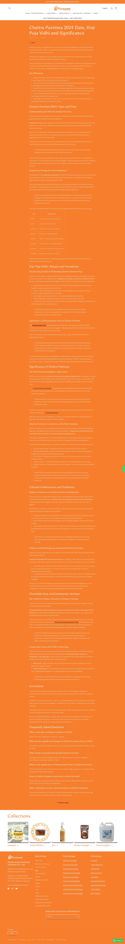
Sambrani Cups (96, 873)
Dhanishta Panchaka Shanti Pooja (67, 622)
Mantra (37, 886)
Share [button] (33, 42)
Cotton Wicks (36, 845)
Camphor (12, 845)
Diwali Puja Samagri (70, 865)
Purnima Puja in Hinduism (42, 388)
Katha (37, 893)
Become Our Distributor (42, 864)
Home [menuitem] (28, 13)
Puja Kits (94, 860)
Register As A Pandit (41, 880)
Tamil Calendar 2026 (41, 899)
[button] (10, 8)
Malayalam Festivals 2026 (43, 902)
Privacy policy (30, 939)
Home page (38, 860)
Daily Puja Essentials (98, 885)
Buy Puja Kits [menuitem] (77, 13)
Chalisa (37, 883)
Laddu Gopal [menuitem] (51, 13)
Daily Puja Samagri (70, 860)
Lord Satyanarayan (51, 412)
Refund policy (22, 939)
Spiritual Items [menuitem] (64, 13)
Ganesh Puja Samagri (70, 869)
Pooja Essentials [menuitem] (37, 13)
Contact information (61, 939)
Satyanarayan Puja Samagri (73, 885)
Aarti (36, 889)
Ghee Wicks (95, 869)
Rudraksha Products (98, 881)
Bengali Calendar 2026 (42, 905)
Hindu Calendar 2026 (41, 896)
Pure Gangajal (103, 845)
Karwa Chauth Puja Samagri (73, 893)
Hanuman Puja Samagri (71, 881)
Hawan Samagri (81, 845)
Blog (36, 870)
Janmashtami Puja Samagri (73, 889)
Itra (53, 845)
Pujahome (14, 939)
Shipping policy (50, 939)
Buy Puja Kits (95, 893)
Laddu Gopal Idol (97, 865)
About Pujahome (40, 873)
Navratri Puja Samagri (71, 877)
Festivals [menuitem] (87, 13)
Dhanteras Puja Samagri (71, 873)
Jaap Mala (94, 877)
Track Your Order (40, 867)
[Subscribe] (77, 916)
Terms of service (40, 939)
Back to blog (63, 803)
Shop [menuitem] (95, 13)
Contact (37, 876)
